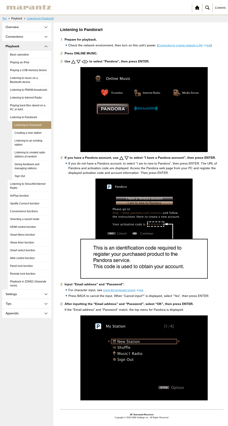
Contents (220, 7)
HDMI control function (23, 226)
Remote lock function (22, 273)
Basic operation (19, 54)
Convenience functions (24, 211)
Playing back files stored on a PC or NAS (27, 107)
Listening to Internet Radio (26, 97)
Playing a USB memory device (28, 70)
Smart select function (22, 250)
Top (4, 18)
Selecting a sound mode (24, 219)
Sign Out (19, 176)
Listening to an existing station (28, 142)
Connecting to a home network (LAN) (184, 45)
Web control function (22, 258)
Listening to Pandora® (40, 18)
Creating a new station (28, 132)
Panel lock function (21, 266)
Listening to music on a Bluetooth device (24, 80)
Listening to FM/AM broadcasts (28, 89)
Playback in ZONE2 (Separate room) (28, 283)
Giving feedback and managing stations (26, 166)
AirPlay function (19, 195)
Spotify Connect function (24, 203)
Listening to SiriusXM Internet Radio (27, 185)
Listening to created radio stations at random (29, 154)
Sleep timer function (22, 242)
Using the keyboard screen (123, 290)
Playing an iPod (19, 62)
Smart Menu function (22, 234)
